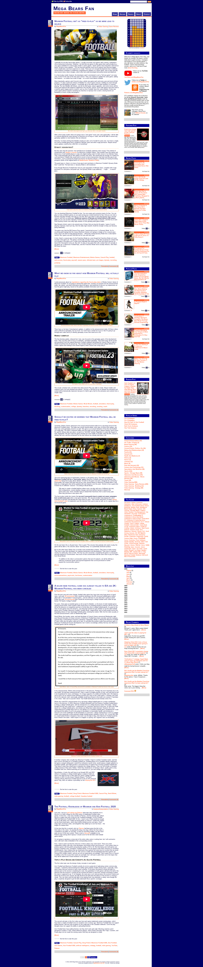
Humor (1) (127, 459)
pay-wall (74, 260)
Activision (139, 502)
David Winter (112, 793)
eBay (126, 535)
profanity (57, 263)
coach (105, 406)
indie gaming (58, 796)
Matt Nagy (142, 553)
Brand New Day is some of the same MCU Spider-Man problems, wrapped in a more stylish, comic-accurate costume (136, 194)
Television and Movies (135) (133, 475)
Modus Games (95, 257)
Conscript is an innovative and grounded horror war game (141, 165)
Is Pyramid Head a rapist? (140, 302)
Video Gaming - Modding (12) (134, 486)
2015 (125, 605)
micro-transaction (129, 556)
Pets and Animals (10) (131, 465)
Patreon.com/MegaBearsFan (133, 92)
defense (126, 529)
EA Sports (141, 533)
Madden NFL (128, 552)
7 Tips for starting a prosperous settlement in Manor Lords (141, 347)
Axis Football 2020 (69, 945)
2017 (125, 601)
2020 (125, 595)
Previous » (93, 957)
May (127, 576)
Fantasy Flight (128, 538)
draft (147, 531)
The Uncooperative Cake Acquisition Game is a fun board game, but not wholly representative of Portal (141, 277)
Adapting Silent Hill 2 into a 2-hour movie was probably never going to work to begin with (135, 643)
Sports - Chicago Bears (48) (133, 473)
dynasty (106, 260)
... (144, 147)
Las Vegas (137, 550)
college (73, 406)
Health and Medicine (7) (132, 456)
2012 (125, 610)
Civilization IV (128, 515)
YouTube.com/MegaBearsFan (133, 77)
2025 (125, 586)
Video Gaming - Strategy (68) (133, 488)
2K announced (69, 596)
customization (65, 406)
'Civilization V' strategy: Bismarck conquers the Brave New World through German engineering (141, 319)
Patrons (81, 828)
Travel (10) (127, 480)
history (132, 545)
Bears (147, 506)
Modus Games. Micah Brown (82, 404)
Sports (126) (128, 471)
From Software (140, 540)
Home (115, 14)
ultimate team (91, 260)
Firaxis (136, 538)
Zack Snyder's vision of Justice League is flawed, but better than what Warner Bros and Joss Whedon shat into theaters (130, 387)
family (146, 536)
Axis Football (112, 943)
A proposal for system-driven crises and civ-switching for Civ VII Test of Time (141, 250)
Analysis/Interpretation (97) (133, 440)
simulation (102, 404)
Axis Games (58, 945)
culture (132, 528)
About (138, 14)
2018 (125, 599)
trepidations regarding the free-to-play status (86, 282)
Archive (122, 14)
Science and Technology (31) (133, 467)
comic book (143, 525)
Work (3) (127, 490)
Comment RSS (129, 691)
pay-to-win (71, 575)
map (144, 552)
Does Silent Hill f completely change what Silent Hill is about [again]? (136, 652)
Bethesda (127, 507)
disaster (134, 531)
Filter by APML (58, 1)
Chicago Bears (135, 510)
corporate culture (134, 526)
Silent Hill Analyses (130, 424)
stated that (57, 481)
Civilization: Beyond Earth (132, 522)
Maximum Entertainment (81, 257)
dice (141, 529)
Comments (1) (113, 410)
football (112, 257)
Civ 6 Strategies (129, 418)
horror (138, 545)
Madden (143, 550)
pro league (99, 260)
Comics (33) (128, 446)
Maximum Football (66, 257)
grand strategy (133, 543)
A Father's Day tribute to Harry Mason (136, 625)
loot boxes (78, 575)
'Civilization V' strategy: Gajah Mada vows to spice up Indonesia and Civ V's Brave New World (136, 660)
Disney (139, 531)
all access (138, 504)
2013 (125, 608)
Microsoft (145, 555)
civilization (141, 513)
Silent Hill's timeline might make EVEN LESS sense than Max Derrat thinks (141, 222)
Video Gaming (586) (130, 482)
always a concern (71, 152)
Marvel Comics (133, 553)
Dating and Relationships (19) (134, 450)
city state (134, 513)
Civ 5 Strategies (129, 420)
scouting (99, 406)
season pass (82, 260)
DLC (143, 531)
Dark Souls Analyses (131, 426)
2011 (125, 612)
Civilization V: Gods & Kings (132, 518)
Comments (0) (113, 266)
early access (58, 260)
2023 (125, 589)
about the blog (132, 68)
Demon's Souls (134, 529)
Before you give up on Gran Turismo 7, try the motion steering (140, 361)
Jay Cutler (139, 548)
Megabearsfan (128, 675)
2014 (125, 606)
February (129, 582)
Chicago (126, 510)
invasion (137, 547)
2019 (125, 597)
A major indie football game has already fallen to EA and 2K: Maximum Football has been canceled (85, 587)
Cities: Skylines (129, 512)
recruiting (113, 260)
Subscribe (68, 1)
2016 (125, 603)
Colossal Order (134, 525)
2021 (125, 593)
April (128, 578)
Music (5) (127, 463)
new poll (87, 833)
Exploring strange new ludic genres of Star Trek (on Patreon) (130, 131)
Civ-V (142, 522)
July (127, 572)
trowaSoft (142, 47)
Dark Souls (145, 528)
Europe (126, 536)
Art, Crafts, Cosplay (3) (131, 442)
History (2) (127, 458)
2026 (129, 576)
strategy (92, 945)
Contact (147, 14)
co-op (126, 526)
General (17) (128, 454)
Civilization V (138, 515)
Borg (134, 509)
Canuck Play (105, 257)
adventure (127, 504)
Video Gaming (103, 26)
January (129, 584)
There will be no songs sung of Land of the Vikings (141, 178)
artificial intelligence (82, 945)
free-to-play (67, 260)
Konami (131, 550)
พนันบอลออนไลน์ (129, 664)
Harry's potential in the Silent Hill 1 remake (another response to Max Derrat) (140, 209)
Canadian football (86, 796)
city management (139, 512)
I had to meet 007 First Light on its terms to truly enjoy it (141, 235)
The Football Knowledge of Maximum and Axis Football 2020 (85, 806)
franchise (86, 406)
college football (75, 796)
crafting (126, 528)
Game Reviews (114, 26)
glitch (143, 541)
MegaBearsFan (61, 26)
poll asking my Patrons (74, 812)
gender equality (129, 541)
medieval (138, 555)
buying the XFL (90, 780)
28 (131, 310)
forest (126, 540)
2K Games (127, 502)
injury (132, 547)
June (128, 574)
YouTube (114, 945)
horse (143, 545)
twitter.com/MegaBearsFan (140, 82)
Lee (125, 647)
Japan (134, 548)
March (128, 580)
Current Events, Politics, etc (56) (135, 448)
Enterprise (142, 535)
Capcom (139, 509)
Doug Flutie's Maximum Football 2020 (85, 793)
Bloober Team (135, 507)
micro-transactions (60, 575)
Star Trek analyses (130, 428)
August (128, 570)
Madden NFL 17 (138, 552)
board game (128, 509)
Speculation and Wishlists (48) (134, 469)
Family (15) (128, 452)
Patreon (57, 948)
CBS (144, 509)
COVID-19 (143, 526)
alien (132, 504)
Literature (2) (128, 461)
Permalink (104, 266)
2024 (125, 587)
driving (126, 533)
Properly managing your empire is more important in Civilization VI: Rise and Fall (141, 333)
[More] (56, 249)
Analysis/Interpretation (100, 809)
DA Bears (138, 528)
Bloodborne (143, 507)
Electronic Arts (133, 535)
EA (136, 533)
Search (130, 14)
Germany (137, 541)
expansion (132, 536)
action (133, 502)
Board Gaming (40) (130, 444)
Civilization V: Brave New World (133, 517)
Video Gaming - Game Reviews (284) (136, 484)
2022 (125, 591)
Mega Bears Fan (73, 8)
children (142, 510)
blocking (57, 406)
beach (142, 506)
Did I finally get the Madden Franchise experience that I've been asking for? (136, 671)
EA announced (69, 599)
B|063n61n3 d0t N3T (99, 963)
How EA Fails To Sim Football (134, 422)
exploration (139, 536)
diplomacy (127, 531)
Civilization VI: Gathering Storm (135, 520)
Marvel (126, 553)
